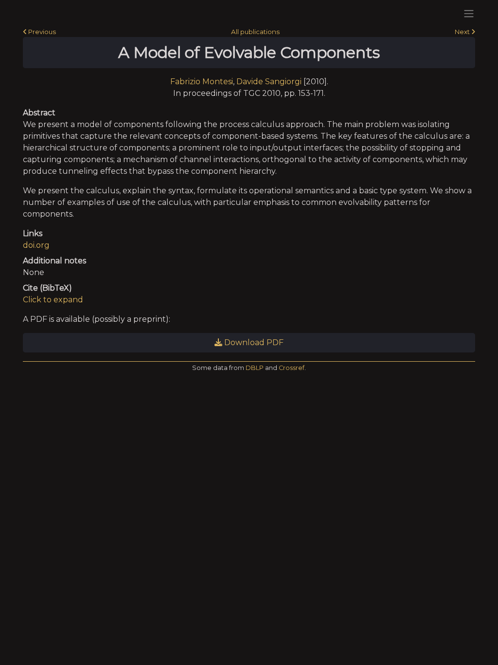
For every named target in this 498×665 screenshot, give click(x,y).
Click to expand (53, 299)
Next (463, 32)
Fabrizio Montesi (201, 81)
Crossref (291, 367)
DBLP (255, 367)
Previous (41, 32)
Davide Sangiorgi (269, 81)
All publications (255, 32)
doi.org (36, 245)
